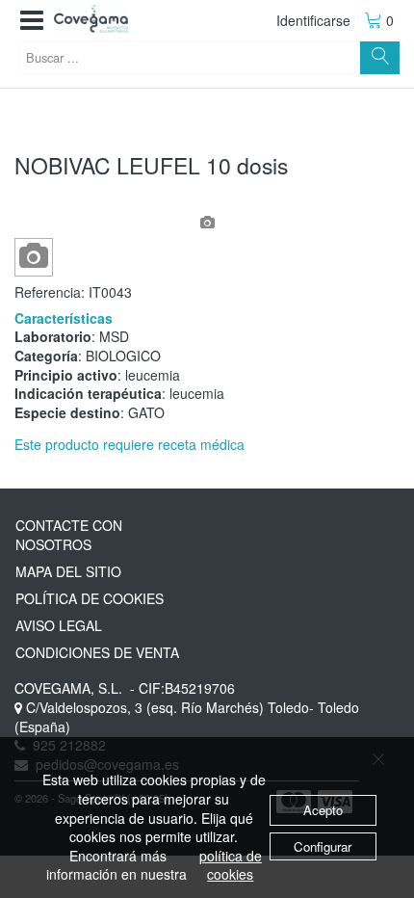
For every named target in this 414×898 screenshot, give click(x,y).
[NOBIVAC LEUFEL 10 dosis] (34, 257)
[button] (31, 20)
